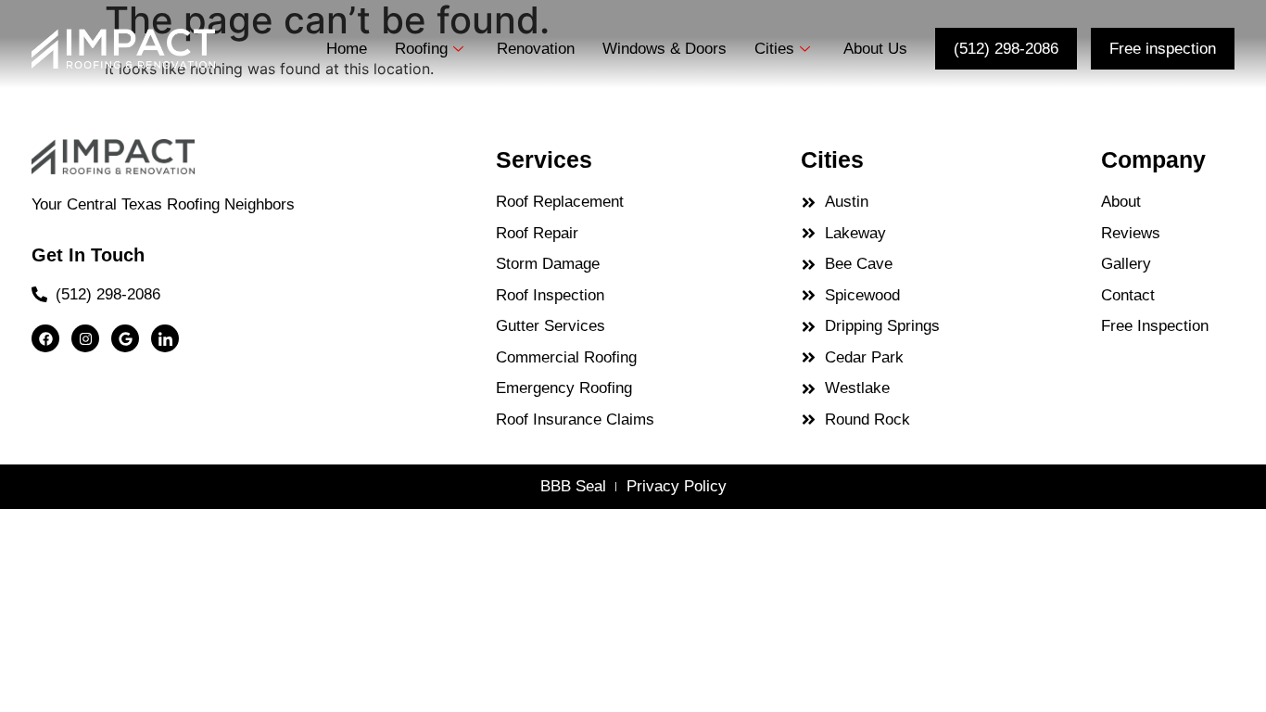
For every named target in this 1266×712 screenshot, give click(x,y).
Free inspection (1162, 48)
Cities (774, 48)
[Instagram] (85, 338)
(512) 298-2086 (1006, 48)
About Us (875, 48)
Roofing (421, 48)
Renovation (536, 48)
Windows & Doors (664, 48)
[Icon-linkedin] (165, 338)
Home (346, 48)
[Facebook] (45, 338)
